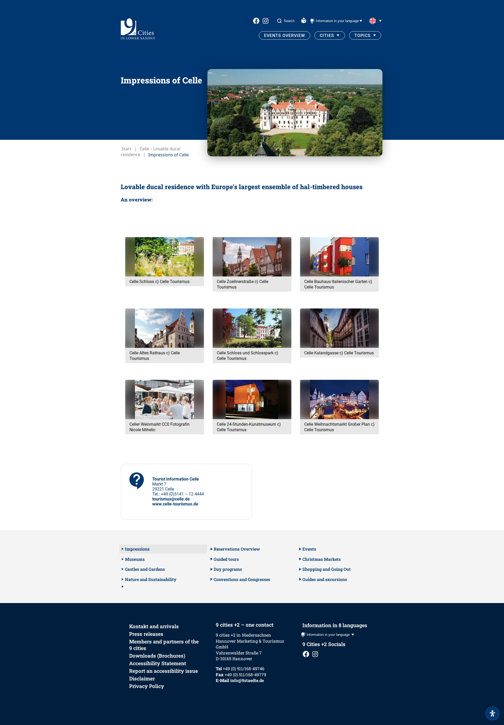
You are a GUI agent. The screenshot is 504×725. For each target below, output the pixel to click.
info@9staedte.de (247, 680)
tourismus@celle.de (171, 499)
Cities (327, 35)
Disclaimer (142, 678)
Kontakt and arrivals (154, 626)
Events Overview (284, 35)
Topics (362, 35)
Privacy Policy (146, 686)
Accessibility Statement (157, 663)
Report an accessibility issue (163, 671)
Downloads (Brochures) (157, 655)
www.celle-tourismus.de (175, 504)
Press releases (146, 634)
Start (126, 149)
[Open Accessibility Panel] (492, 713)
